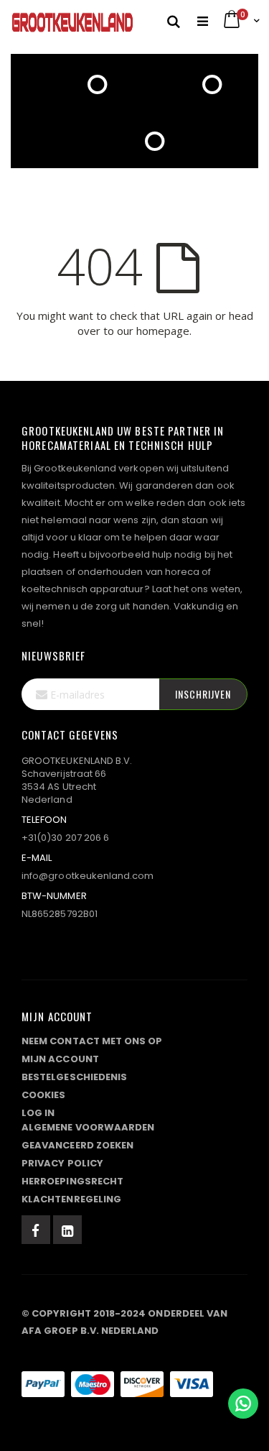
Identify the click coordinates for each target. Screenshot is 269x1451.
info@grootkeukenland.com (88, 876)
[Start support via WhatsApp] (243, 1403)
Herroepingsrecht (72, 1181)
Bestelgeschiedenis (74, 1077)
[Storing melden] (134, 1355)
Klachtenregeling (71, 1199)
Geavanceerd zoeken (77, 1145)
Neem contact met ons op (92, 1041)
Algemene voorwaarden (88, 1127)
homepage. (164, 330)
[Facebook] (36, 1229)
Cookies (43, 1095)
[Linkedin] (67, 1229)
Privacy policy (62, 1163)
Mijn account (60, 1059)
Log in (38, 1113)
